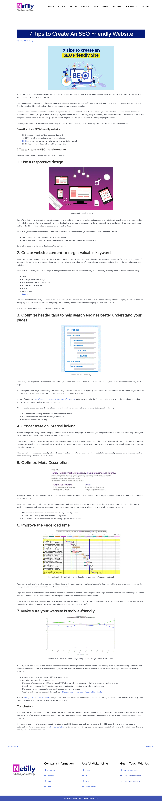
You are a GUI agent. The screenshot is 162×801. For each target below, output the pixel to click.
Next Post (151, 746)
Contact (145, 6)
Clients (105, 6)
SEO (80, 115)
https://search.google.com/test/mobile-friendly (82, 692)
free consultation (57, 727)
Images (25, 294)
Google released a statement (36, 697)
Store (96, 6)
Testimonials (117, 6)
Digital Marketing (25, 41)
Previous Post (12, 746)
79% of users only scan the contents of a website (54, 399)
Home (51, 6)
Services (73, 6)
